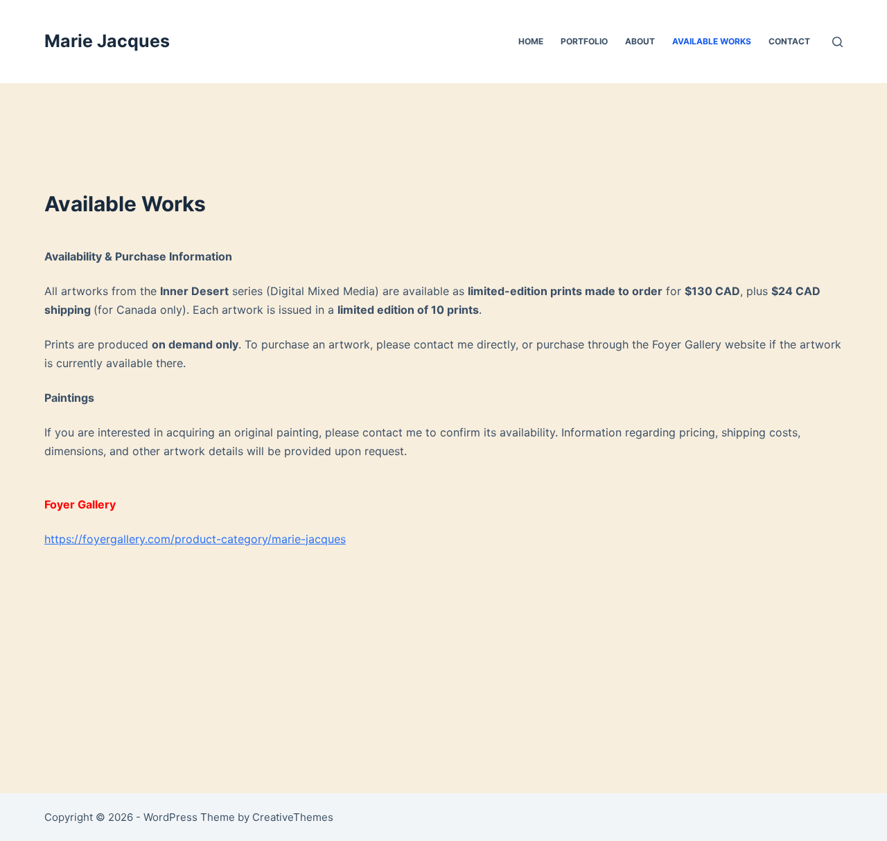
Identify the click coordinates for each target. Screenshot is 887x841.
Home (530, 41)
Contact (789, 41)
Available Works (711, 41)
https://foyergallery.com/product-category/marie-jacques (195, 539)
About (640, 41)
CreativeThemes (292, 817)
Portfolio (584, 41)
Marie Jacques (107, 40)
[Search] (837, 42)
